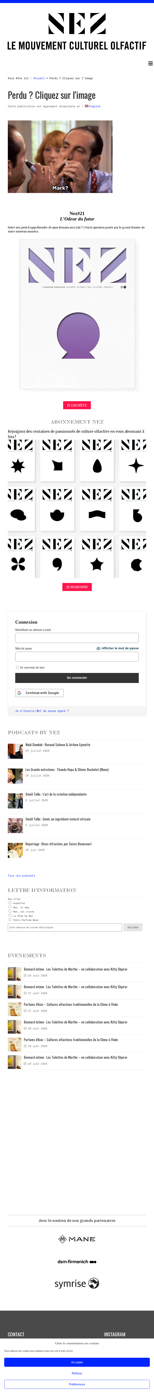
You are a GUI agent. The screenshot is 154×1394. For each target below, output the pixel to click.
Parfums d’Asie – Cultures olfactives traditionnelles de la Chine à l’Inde (71, 1004)
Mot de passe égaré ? (53, 711)
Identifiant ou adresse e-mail (33, 629)
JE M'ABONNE (77, 587)
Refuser (77, 1373)
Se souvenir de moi (31, 667)
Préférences (77, 1384)
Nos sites (14, 899)
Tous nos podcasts (21, 876)
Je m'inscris (24, 711)
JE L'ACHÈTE (77, 405)
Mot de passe (23, 648)
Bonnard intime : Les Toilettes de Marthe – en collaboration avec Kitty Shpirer (76, 969)
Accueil (39, 78)
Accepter (77, 1362)
